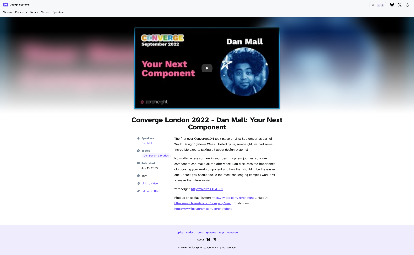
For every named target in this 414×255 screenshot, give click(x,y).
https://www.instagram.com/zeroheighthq (203, 209)
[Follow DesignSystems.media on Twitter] (400, 5)
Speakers (58, 12)
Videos (7, 12)
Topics (34, 12)
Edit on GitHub (151, 191)
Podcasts (21, 12)
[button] (207, 68)
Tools (199, 232)
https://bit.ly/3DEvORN (207, 189)
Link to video (150, 183)
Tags (222, 232)
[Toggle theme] (407, 5)
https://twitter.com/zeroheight (233, 198)
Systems (211, 232)
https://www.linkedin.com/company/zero (202, 203)
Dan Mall (147, 143)
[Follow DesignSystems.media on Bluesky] (392, 5)
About (200, 239)
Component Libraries (156, 155)
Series (45, 12)
